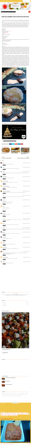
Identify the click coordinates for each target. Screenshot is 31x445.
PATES (25, 394)
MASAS (15, 394)
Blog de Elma (14, 123)
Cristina (4, 261)
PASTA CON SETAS (4, 153)
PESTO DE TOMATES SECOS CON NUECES (7, 418)
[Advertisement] (15, 283)
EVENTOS (12, 394)
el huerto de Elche (16, 65)
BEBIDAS (11, 393)
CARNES (18, 393)
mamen (4, 223)
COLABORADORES (9, 14)
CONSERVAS (26, 393)
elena (3, 195)
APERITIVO (3, 393)
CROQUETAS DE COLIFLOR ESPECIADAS (10, 377)
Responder (4, 169)
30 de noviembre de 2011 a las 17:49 (26, 213)
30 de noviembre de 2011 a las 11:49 (26, 171)
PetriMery (4, 213)
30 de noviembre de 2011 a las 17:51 (26, 218)
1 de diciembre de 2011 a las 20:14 (26, 261)
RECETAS (15, 14)
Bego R (4, 206)
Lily (3, 251)
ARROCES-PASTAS (5, 14)
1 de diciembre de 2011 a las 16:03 (26, 257)
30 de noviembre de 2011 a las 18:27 (26, 223)
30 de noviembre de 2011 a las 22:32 (26, 251)
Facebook (16, 305)
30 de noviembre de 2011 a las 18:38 (26, 227)
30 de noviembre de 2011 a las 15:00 (26, 195)
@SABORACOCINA (15, 402)
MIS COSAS (18, 394)
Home (2, 14)
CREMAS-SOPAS (4, 394)
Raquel (4, 171)
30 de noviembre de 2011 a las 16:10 (26, 206)
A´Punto (4, 227)
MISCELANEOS (22, 394)
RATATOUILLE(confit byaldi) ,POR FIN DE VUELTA (25, 153)
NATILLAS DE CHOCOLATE (8, 384)
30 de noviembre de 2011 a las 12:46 (26, 176)
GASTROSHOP (7, 32)
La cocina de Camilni (5, 257)
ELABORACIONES (8, 394)
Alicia (3, 167)
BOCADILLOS (15, 393)
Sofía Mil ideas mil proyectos (6, 191)
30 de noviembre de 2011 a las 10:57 (26, 167)
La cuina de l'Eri (5, 247)
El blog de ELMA (5, 176)
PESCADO (13, 14)
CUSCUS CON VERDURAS (14, 153)
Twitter (16, 302)
